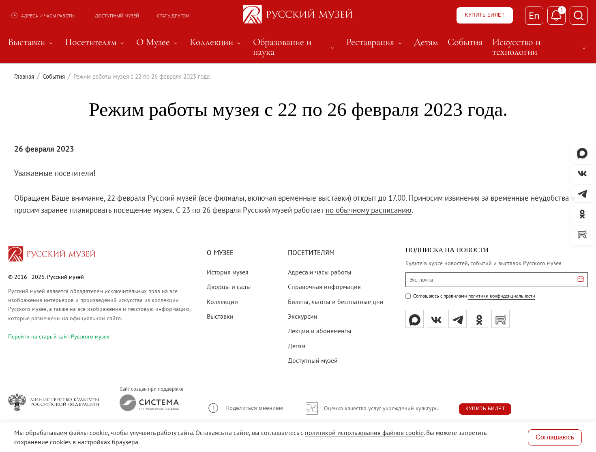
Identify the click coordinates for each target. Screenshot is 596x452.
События (54, 76)
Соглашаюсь (555, 437)
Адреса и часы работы (48, 16)
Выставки (220, 316)
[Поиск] (579, 15)
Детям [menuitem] (426, 42)
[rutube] (500, 319)
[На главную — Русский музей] (298, 15)
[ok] (479, 319)
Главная (24, 76)
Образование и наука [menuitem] (295, 47)
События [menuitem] (465, 42)
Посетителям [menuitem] (95, 42)
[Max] (414, 319)
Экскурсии (302, 316)
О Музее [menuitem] (158, 42)
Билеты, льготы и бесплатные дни (336, 302)
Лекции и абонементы (320, 331)
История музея (228, 272)
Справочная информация (324, 287)
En (534, 15)
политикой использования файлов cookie (364, 432)
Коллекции (222, 302)
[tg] (457, 319)
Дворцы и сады (229, 287)
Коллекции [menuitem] (216, 42)
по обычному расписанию (369, 210)
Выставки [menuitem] (31, 42)
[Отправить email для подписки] (580, 280)
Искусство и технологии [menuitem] (540, 47)
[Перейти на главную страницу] (52, 255)
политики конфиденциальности (501, 296)
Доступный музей (117, 16)
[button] (245, 408)
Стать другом (173, 16)
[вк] (436, 319)
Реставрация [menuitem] (375, 42)
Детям (296, 346)
